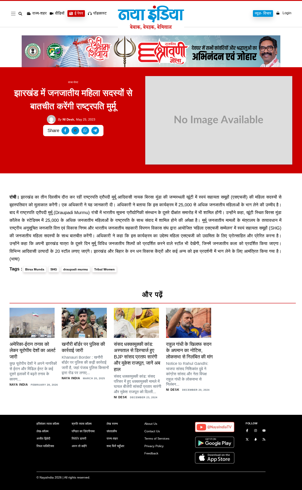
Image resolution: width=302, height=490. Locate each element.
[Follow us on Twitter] (247, 440)
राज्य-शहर (39, 13)
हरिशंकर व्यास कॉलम (47, 423)
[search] (21, 13)
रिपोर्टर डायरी (79, 438)
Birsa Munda (34, 269)
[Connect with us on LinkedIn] (255, 440)
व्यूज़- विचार (263, 13)
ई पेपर (79, 13)
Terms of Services (156, 438)
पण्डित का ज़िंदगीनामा (83, 431)
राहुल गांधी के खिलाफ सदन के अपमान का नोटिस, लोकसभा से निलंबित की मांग (189, 350)
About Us (150, 423)
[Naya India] (151, 28)
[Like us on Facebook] (247, 431)
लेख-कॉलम (42, 431)
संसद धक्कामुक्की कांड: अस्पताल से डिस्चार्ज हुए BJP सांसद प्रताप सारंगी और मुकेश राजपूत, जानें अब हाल (137, 356)
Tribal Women (104, 269)
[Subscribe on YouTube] (264, 431)
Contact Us (152, 431)
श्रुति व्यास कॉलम (82, 423)
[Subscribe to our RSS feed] (264, 440)
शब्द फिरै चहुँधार (115, 446)
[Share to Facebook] (65, 130)
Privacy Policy (154, 446)
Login (287, 13)
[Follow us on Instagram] (255, 431)
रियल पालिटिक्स (45, 446)
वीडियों (59, 13)
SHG (53, 269)
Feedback (151, 453)
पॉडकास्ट (100, 13)
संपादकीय (112, 431)
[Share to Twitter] (75, 130)
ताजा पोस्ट (73, 82)
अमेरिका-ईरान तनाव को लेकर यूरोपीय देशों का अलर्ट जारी (33, 350)
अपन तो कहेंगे (79, 446)
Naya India (19, 384)
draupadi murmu (75, 269)
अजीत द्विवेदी (43, 438)
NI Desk (66, 119)
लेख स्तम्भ (112, 423)
